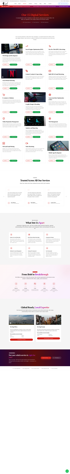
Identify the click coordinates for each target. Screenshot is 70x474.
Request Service (14, 64)
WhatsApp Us (57, 357)
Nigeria (23, 335)
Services (24, 3)
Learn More (5, 64)
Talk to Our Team (45, 357)
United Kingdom (39, 334)
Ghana (23, 336)
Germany (50, 334)
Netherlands (51, 335)
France (38, 335)
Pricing (36, 3)
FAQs (45, 3)
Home (16, 3)
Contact (50, 3)
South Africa (12, 336)
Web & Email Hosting (64, 3)
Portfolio (30, 3)
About (19, 3)
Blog (40, 3)
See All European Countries (48, 338)
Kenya (11, 335)
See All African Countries (21, 339)
